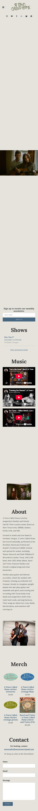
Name (5, 762)
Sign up (19, 319)
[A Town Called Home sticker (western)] (10, 677)
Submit (8, 804)
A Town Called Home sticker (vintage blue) (27, 689)
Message (6, 780)
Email (5, 771)
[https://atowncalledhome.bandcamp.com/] (21, 16)
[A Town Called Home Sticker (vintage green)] (10, 705)
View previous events (19, 350)
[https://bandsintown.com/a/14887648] (26, 16)
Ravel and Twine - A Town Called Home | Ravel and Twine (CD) (27, 718)
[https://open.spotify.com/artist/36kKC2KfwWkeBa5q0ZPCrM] (31, 16)
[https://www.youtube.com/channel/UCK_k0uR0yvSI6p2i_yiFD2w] (12, 16)
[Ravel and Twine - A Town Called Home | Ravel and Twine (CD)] (27, 705)
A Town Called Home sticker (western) (10, 689)
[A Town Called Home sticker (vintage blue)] (27, 677)
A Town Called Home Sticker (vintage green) (11, 717)
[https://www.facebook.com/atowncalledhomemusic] (16, 16)
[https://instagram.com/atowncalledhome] (7, 16)
